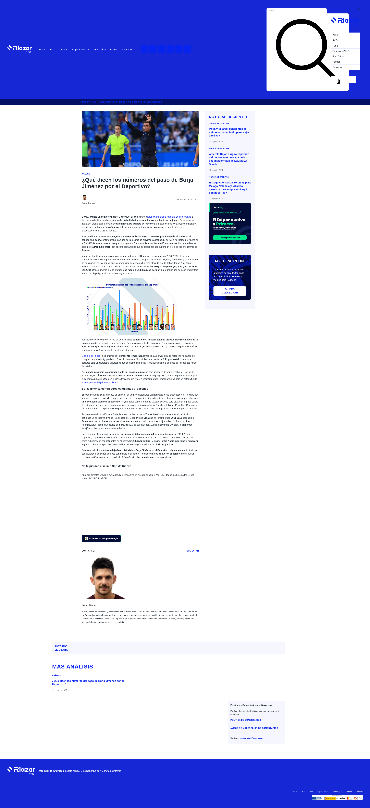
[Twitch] (153, 49)
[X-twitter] (170, 49)
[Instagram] (161, 49)
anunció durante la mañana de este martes (169, 217)
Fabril (64, 49)
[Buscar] (308, 52)
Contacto (127, 49)
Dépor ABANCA (80, 49)
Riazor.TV (86, 102)
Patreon (114, 49)
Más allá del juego (91, 356)
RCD (52, 49)
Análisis (86, 174)
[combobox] (282, 10)
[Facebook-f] (187, 49)
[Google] (359, 770)
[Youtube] (144, 49)
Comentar (192, 551)
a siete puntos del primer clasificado (100, 382)
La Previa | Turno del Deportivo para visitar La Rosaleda (127, 101)
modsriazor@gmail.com (251, 738)
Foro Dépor (100, 49)
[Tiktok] (179, 49)
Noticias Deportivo (219, 123)
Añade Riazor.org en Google (103, 538)
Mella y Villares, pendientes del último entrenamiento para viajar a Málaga (229, 132)
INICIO (42, 49)
